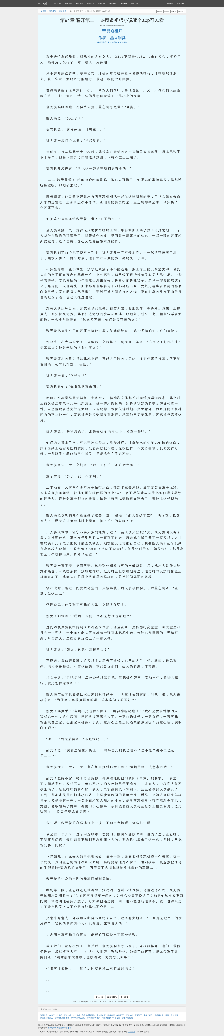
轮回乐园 (43, 1015)
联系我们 (131, 1031)
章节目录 (113, 996)
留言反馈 (123, 42)
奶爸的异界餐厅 (93, 1017)
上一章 (100, 996)
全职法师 (76, 1015)
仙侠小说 (68, 3)
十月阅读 (42, 3)
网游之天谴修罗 (171, 1015)
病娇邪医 (120, 1015)
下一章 (123, 996)
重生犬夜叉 (148, 1015)
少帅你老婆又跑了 (78, 1017)
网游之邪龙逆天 (46, 1017)
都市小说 (79, 3)
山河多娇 (129, 1015)
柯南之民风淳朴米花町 (111, 1017)
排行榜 (123, 3)
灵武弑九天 (159, 1015)
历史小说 (90, 3)
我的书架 (169, 3)
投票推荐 (103, 42)
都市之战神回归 (88, 1015)
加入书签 (113, 42)
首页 (44, 11)
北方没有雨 (101, 1015)
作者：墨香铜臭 (112, 37)
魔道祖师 (62, 11)
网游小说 (113, 3)
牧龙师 (59, 1015)
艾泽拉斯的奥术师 (62, 1017)
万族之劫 (67, 1015)
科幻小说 (102, 3)
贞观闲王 (138, 1015)
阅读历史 (180, 3)
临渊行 (52, 1015)
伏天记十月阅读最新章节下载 (59, 1027)
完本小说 (134, 3)
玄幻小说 (57, 3)
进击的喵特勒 (127, 1017)
